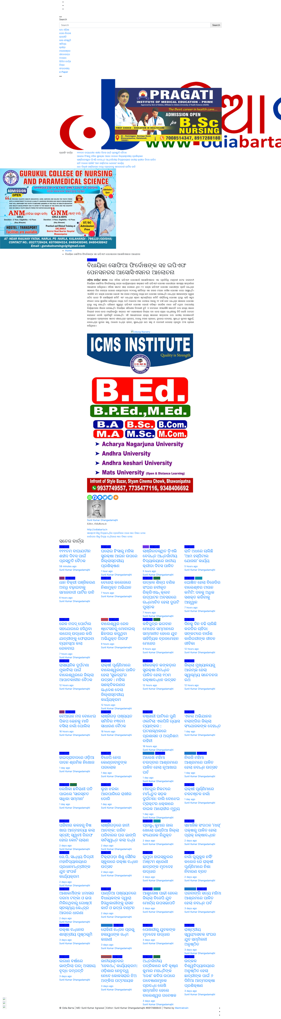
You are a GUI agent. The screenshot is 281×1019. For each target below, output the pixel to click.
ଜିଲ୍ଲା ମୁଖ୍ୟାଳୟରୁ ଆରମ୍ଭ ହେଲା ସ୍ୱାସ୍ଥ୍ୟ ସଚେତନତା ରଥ (201, 672)
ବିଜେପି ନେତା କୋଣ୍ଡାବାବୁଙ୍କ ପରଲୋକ (114, 762)
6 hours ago (66, 597)
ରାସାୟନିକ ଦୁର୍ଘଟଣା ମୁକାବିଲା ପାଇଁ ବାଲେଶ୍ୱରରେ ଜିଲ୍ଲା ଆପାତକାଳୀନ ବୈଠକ (76, 672)
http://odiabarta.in (97, 529)
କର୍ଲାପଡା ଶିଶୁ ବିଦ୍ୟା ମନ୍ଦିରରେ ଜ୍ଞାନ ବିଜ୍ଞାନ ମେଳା (109, 536)
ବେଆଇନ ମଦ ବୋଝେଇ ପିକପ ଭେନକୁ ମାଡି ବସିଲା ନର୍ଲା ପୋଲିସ (77, 721)
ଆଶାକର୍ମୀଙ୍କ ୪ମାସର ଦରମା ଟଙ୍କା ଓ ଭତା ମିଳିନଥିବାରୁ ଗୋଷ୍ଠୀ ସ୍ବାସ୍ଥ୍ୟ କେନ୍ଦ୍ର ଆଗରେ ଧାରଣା (76, 903)
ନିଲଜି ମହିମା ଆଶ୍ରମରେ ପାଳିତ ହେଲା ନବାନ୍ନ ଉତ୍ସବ (201, 762)
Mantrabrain (181, 1007)
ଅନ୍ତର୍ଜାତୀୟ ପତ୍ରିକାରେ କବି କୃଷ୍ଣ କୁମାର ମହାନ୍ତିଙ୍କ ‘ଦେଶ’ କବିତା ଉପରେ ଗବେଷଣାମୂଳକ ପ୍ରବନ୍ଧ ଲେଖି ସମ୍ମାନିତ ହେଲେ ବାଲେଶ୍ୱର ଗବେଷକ (160, 978)
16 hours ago (66, 731)
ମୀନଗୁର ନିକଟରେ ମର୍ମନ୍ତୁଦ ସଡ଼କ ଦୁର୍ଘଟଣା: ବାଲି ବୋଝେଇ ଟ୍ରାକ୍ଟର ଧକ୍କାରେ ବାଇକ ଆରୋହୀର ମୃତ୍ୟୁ (161, 798)
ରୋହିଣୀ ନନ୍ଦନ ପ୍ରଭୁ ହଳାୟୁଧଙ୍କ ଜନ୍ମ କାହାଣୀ (117, 934)
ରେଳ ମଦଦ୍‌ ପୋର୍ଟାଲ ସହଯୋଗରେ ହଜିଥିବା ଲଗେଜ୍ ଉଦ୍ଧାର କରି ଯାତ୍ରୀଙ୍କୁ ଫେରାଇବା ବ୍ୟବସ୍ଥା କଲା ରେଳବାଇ (76, 636)
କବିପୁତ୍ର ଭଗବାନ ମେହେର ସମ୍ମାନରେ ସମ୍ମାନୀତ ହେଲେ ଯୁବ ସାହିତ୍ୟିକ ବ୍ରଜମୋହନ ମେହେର (161, 633)
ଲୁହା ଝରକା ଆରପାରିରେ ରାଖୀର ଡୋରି (116, 793)
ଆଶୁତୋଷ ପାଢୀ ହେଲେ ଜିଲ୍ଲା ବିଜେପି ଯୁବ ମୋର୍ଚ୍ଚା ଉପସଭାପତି (160, 898)
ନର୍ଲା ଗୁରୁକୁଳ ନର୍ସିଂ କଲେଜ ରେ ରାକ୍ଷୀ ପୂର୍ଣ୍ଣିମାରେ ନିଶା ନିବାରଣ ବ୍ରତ (198, 864)
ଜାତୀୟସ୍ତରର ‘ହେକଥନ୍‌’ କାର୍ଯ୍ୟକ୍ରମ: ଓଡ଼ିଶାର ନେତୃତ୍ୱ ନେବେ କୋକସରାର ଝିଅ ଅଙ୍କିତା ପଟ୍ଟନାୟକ (119, 970)
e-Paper (63, 71)
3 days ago (190, 908)
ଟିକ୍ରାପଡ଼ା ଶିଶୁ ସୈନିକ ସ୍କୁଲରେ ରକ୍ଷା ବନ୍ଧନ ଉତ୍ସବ (119, 861)
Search (63, 19)
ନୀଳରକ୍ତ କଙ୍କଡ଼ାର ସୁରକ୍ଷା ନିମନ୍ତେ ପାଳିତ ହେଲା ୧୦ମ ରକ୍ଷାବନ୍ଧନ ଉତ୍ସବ (159, 672)
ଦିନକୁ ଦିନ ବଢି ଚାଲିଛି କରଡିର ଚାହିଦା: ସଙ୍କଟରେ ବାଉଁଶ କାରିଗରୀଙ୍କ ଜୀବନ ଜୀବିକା (200, 633)
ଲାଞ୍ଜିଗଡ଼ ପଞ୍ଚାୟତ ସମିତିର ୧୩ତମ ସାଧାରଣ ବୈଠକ (116, 721)
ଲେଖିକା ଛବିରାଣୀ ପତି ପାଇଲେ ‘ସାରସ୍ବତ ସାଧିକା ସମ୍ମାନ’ (75, 793)
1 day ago (189, 731)
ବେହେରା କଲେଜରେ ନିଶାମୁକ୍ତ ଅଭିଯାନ (116, 585)
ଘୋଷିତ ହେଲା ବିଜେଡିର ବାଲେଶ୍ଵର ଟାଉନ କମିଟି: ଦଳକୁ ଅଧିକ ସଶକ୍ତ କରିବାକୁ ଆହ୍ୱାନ (202, 592)
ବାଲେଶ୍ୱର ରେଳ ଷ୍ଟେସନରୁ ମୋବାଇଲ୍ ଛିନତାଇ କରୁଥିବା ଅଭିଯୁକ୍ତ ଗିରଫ (118, 631)
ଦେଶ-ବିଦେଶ (65, 33)
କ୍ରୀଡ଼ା (62, 47)
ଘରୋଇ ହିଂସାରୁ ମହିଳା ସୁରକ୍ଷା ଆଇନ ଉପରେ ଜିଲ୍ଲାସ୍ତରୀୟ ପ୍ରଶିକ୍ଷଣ (119, 558)
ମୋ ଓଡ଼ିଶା (64, 29)
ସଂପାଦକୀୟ (64, 68)
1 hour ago (107, 571)
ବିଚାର (62, 64)
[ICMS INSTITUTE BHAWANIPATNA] (140, 412)
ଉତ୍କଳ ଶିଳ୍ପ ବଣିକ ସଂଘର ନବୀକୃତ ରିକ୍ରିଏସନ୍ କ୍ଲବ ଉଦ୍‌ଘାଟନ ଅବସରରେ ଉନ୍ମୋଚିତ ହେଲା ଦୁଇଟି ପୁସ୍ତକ (161, 594)
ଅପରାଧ (62, 57)
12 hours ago (191, 648)
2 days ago (65, 845)
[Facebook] (94, 497)
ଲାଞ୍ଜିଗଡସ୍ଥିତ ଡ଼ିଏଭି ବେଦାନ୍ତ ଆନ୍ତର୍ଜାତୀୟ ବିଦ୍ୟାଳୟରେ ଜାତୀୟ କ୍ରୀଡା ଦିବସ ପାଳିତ (160, 558)
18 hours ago (108, 731)
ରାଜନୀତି (62, 36)
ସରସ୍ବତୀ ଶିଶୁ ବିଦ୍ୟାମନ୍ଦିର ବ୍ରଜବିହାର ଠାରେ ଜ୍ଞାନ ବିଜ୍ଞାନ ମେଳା (116, 532)
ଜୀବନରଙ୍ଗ (64, 54)
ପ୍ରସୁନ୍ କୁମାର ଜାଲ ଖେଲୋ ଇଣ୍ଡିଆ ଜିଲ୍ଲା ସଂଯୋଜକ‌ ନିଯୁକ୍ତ (161, 830)
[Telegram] (110, 497)
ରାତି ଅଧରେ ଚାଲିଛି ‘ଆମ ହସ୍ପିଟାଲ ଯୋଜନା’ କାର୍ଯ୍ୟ (198, 555)
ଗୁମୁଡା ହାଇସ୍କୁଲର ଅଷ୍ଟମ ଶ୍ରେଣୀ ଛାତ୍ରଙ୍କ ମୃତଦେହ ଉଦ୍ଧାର (158, 864)
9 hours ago (107, 643)
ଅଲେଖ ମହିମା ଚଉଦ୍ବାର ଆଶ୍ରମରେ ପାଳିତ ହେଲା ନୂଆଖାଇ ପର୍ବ (160, 765)
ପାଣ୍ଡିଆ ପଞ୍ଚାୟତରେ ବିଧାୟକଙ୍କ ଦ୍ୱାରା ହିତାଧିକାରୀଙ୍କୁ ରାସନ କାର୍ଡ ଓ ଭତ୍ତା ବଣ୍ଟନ (118, 900)
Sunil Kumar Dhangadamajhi (102, 520)
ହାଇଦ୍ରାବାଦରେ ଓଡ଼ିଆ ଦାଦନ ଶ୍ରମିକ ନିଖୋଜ (76, 760)
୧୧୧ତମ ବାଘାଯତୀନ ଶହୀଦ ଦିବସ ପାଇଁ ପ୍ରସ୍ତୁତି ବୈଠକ (75, 555)
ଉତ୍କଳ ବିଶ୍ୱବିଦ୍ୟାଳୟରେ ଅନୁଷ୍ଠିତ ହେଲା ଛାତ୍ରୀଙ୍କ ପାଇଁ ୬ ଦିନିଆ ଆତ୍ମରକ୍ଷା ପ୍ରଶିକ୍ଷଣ (199, 973)
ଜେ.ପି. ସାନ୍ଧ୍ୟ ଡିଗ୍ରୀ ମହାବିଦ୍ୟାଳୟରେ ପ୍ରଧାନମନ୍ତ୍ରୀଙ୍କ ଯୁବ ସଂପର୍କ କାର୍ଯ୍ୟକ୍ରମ (76, 866)
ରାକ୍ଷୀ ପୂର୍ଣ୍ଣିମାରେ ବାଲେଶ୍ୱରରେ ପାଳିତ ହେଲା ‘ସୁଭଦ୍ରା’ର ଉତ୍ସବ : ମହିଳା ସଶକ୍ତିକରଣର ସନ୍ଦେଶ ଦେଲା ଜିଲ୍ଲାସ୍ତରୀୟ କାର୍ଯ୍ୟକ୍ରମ (118, 682)
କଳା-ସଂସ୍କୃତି (65, 40)
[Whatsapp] (89, 497)
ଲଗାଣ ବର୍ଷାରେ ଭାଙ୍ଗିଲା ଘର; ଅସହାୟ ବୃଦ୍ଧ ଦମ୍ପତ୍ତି (77, 965)
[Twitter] (105, 497)
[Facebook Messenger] (99, 497)
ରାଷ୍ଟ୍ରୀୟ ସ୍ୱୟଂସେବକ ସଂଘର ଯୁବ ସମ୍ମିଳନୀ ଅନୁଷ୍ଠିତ (200, 937)
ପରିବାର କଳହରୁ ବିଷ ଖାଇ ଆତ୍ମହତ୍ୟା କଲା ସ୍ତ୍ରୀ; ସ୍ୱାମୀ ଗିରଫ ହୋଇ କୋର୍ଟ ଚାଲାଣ (77, 832)
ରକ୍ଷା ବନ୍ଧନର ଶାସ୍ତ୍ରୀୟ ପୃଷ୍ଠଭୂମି (75, 932)
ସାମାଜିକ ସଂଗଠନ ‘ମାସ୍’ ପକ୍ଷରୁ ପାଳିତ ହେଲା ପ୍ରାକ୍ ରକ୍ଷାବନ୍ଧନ (202, 830)
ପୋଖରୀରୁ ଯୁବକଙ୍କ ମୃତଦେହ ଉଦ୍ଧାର (159, 932)
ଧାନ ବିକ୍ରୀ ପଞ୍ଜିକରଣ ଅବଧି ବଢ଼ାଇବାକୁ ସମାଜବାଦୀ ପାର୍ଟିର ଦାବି (77, 587)
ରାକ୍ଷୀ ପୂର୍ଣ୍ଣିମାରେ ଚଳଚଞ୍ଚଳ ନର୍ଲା (199, 791)
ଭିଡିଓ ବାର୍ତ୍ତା (65, 61)
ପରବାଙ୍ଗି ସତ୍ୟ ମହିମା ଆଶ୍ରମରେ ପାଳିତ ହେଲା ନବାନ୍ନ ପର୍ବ (202, 898)
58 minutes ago (68, 566)
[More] (116, 497)
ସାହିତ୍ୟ (62, 43)
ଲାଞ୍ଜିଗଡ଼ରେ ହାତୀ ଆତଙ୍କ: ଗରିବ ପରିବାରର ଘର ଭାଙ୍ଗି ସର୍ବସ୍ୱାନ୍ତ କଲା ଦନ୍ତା (118, 832)
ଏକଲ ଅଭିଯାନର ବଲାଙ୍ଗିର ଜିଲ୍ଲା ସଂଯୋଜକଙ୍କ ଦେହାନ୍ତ (202, 721)
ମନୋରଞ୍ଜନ (65, 50)
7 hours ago (107, 592)
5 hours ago (149, 571)
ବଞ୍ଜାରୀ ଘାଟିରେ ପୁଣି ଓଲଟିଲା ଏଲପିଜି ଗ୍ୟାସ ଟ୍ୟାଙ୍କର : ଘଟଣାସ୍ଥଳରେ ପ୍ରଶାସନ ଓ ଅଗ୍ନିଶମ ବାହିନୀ (161, 728)
